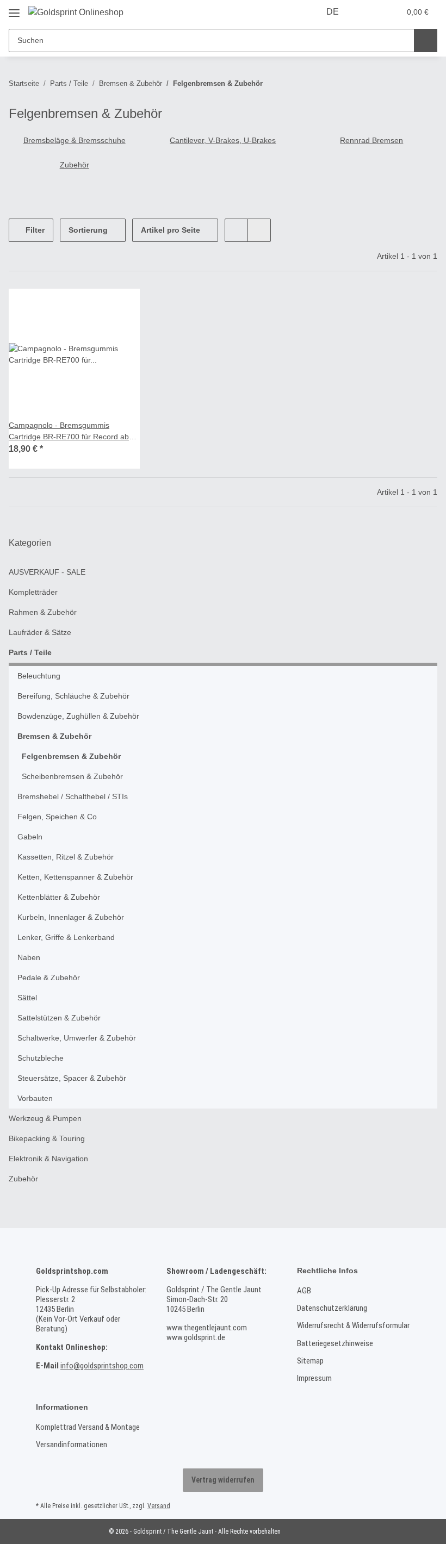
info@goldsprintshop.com (102, 1366)
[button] (369, 12)
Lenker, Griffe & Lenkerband (66, 937)
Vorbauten (35, 1098)
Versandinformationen (71, 1444)
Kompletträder (33, 592)
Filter (34, 230)
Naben (28, 957)
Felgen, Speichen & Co (57, 816)
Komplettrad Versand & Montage (88, 1427)
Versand (158, 1506)
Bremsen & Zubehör (54, 736)
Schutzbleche (40, 1058)
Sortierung (88, 230)
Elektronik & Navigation (48, 1158)
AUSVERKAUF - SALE (47, 572)
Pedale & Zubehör (48, 977)
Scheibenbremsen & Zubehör (72, 776)
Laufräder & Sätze (40, 632)
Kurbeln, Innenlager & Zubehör (70, 917)
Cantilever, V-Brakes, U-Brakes (223, 140)
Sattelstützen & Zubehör (59, 1017)
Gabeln (29, 836)
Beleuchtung (38, 675)
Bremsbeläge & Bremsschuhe (74, 140)
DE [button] (332, 11)
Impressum (314, 1378)
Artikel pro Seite (170, 230)
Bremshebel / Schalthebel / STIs (72, 796)
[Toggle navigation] (14, 9)
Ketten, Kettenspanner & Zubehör (75, 877)
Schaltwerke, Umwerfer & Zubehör (76, 1038)
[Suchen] (425, 40)
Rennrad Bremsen (371, 140)
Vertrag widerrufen (223, 1479)
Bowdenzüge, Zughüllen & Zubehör (78, 716)
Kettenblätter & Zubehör (58, 897)
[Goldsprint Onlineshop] (75, 12)
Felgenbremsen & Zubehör (71, 756)
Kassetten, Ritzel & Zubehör (65, 856)
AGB (304, 1291)
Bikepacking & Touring (47, 1138)
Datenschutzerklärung (332, 1308)
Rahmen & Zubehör (43, 612)
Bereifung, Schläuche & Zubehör (73, 696)
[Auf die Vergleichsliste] (121, 307)
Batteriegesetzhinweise (335, 1343)
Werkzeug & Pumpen (45, 1118)
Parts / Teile (30, 652)
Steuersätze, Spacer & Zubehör (71, 1078)
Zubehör (74, 164)
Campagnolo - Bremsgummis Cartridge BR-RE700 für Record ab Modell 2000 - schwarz (69, 432)
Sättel (27, 997)
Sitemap (310, 1361)
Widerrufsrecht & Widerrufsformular (353, 1325)
